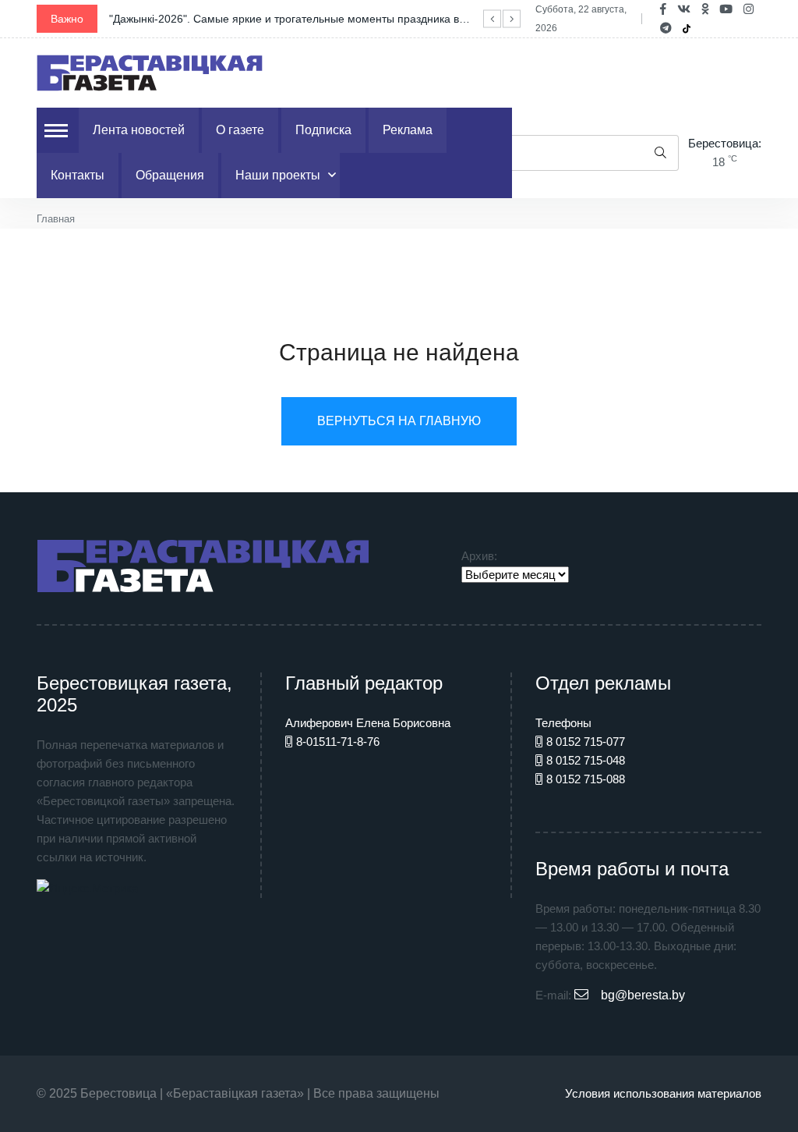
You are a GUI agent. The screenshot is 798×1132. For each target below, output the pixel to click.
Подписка (323, 130)
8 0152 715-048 (585, 760)
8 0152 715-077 (585, 741)
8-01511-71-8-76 (338, 741)
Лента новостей (139, 130)
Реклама (408, 130)
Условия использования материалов (663, 1093)
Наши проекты (277, 175)
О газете (240, 130)
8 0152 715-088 (585, 779)
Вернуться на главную (399, 421)
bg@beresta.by (643, 995)
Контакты (77, 175)
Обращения (170, 175)
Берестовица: (724, 143)
